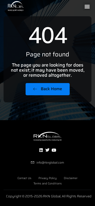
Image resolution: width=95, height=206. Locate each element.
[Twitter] (47, 150)
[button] (87, 6)
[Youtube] (54, 150)
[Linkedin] (41, 150)
